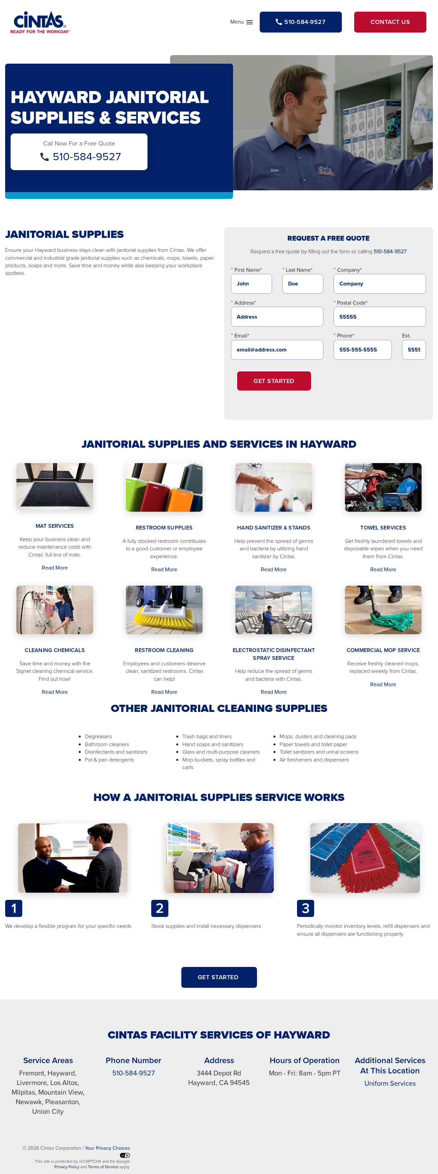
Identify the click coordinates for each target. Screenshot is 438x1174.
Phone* (345, 336)
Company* (349, 270)
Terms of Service (103, 1167)
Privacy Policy (66, 1167)
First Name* (248, 270)
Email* (241, 336)
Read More (55, 568)
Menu (242, 23)
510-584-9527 (87, 156)
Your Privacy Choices (107, 1148)
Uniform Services (390, 1083)
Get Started (274, 381)
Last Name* (299, 270)
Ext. (406, 336)
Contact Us (390, 21)
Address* (245, 303)
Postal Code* (352, 303)
